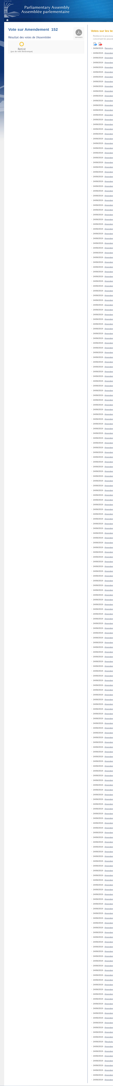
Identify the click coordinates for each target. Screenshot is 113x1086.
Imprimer (79, 37)
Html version (95, 44)
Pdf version (100, 44)
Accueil (7, 20)
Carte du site (8, 1)
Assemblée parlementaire (37, 10)
